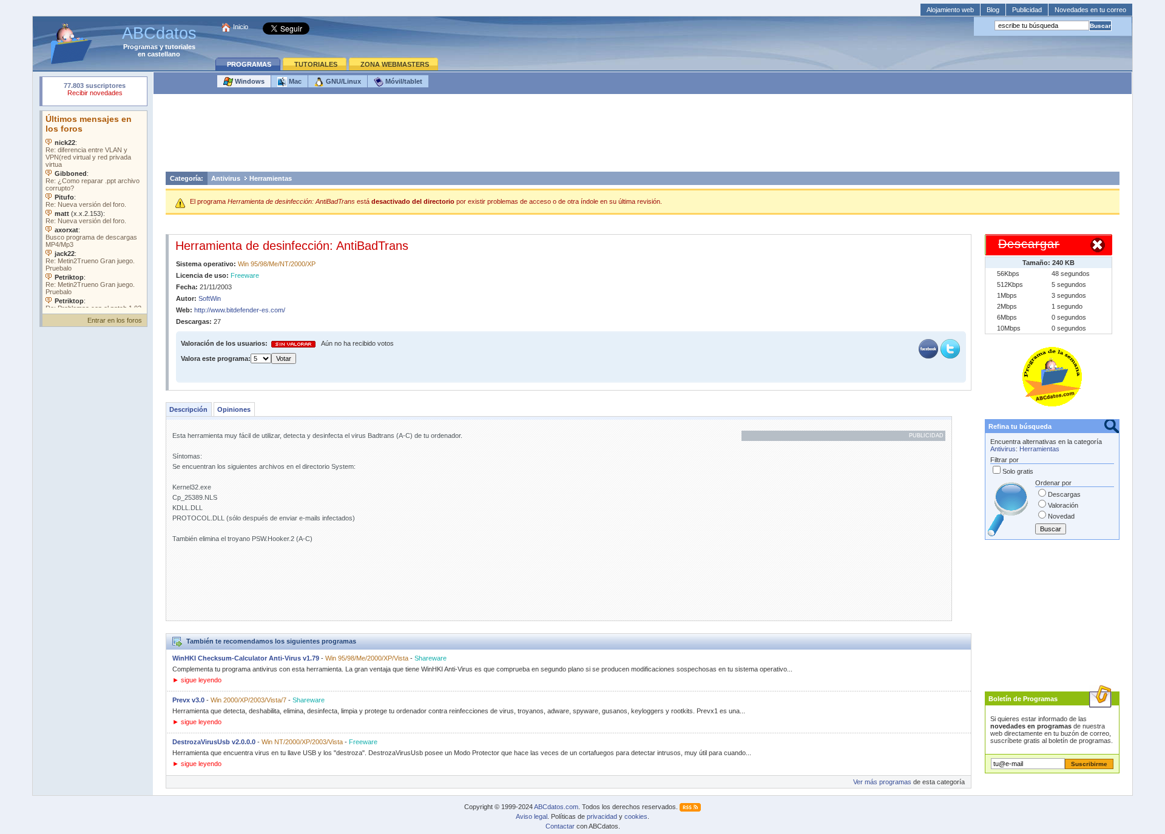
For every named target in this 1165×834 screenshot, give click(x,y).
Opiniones (234, 409)
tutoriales (180, 46)
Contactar (560, 826)
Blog (993, 9)
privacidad (602, 816)
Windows (249, 81)
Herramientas (270, 178)
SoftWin (209, 298)
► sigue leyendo (196, 680)
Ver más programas (882, 781)
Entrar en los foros (114, 320)
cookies (635, 816)
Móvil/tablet (402, 81)
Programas (140, 46)
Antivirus (225, 178)
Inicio (240, 26)
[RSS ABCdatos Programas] (690, 806)
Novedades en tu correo (1090, 9)
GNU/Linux (342, 81)
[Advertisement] (642, 136)
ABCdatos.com (556, 806)
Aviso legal (531, 816)
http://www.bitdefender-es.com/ (239, 310)
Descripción (188, 409)
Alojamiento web (950, 9)
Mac (294, 81)
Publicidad (1027, 9)
